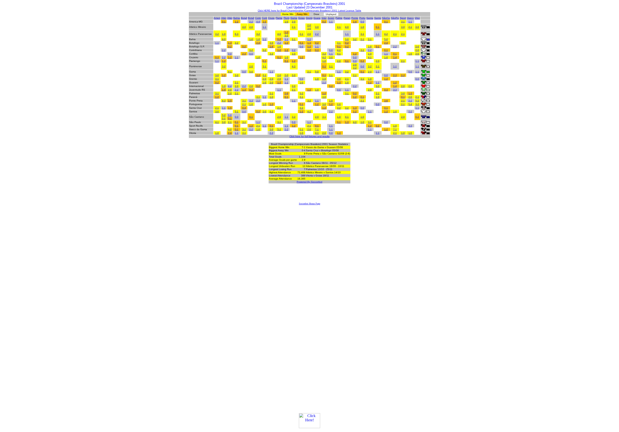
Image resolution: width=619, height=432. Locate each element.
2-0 (293, 21)
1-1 (331, 21)
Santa (369, 18)
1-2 (236, 21)
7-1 (317, 129)
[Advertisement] (309, 195)
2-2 (251, 21)
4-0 (244, 27)
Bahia (236, 18)
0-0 (362, 21)
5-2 (417, 100)
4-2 (386, 34)
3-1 (403, 21)
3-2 (217, 34)
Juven (331, 18)
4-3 (293, 66)
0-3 (317, 50)
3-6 (386, 100)
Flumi (286, 18)
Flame (279, 18)
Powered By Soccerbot (309, 181)
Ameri (217, 18)
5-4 (410, 104)
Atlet (223, 18)
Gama (293, 18)
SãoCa (386, 18)
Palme (338, 18)
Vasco (410, 18)
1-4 (355, 21)
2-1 (293, 27)
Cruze (271, 18)
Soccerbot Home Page (309, 203)
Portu (362, 18)
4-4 (258, 21)
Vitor (417, 18)
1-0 (286, 21)
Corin (258, 18)
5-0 (386, 39)
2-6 (286, 93)
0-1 (224, 21)
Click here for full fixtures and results (309, 136)
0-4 (244, 108)
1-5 (230, 100)
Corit (264, 18)
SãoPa (395, 18)
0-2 (324, 21)
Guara (316, 18)
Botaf (244, 18)
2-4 (258, 43)
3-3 (395, 89)
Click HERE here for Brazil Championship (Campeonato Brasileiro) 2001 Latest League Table (309, 10)
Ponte (354, 18)
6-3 (236, 34)
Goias (301, 18)
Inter (324, 18)
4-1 (339, 53)
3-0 (309, 28)
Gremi (309, 18)
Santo (377, 18)
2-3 (244, 53)
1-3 (230, 43)
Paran (347, 18)
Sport (403, 18)
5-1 (236, 111)
